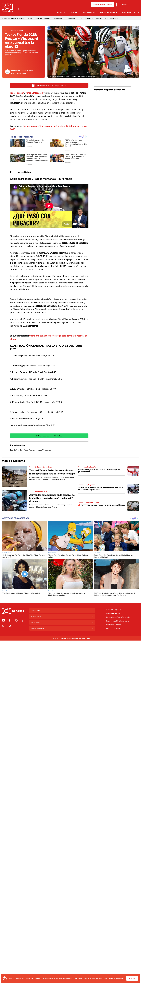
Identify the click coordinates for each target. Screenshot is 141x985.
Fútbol (59, 12)
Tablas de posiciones (102, 4)
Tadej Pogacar (29, 450)
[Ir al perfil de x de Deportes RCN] (3, 626)
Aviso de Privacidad (113, 613)
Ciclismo (73, 12)
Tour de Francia (16, 450)
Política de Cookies (116, 978)
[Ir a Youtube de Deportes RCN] (3, 621)
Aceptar (132, 978)
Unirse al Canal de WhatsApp (51, 436)
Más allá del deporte (108, 12)
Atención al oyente (113, 609)
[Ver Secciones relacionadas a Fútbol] (64, 12)
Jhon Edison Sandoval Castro (22, 70)
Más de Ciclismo (13, 460)
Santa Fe (99, 18)
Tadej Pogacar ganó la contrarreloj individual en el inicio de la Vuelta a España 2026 (100, 488)
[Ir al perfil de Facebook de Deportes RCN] (9, 621)
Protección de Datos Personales (118, 617)
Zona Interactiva (129, 12)
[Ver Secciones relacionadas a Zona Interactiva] (138, 12)
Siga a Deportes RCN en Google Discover (51, 85)
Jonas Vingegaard (44, 450)
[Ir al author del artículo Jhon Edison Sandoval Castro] (7, 71)
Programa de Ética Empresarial (117, 621)
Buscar (124, 5)
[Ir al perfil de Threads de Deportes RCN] (10, 626)
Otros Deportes (88, 12)
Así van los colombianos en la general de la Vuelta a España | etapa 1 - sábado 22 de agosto (52, 497)
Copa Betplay (70, 18)
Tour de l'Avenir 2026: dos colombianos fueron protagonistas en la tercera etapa (52, 472)
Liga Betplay (57, 18)
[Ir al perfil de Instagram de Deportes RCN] (16, 621)
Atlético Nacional (111, 18)
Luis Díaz (29, 18)
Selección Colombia (42, 18)
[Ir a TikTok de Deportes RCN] (23, 621)
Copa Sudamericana (85, 18)
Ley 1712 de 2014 (113, 628)
